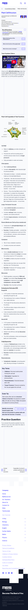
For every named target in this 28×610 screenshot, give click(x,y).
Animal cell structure (5, 470)
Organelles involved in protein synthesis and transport (19, 470)
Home (4, 494)
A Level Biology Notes (10, 8)
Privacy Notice (6, 545)
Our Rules (5, 565)
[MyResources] (2, 8)
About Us (5, 502)
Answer (23, 38)
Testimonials (6, 511)
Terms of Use (6, 551)
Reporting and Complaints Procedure (13, 568)
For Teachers (6, 499)
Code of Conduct (7, 562)
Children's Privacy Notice (10, 554)
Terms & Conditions (8, 548)
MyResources (6, 496)
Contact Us (5, 505)
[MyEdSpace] (4, 3)
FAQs (3, 508)
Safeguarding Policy (8, 559)
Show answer (20, 409)
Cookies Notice (7, 557)
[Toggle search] (21, 3)
